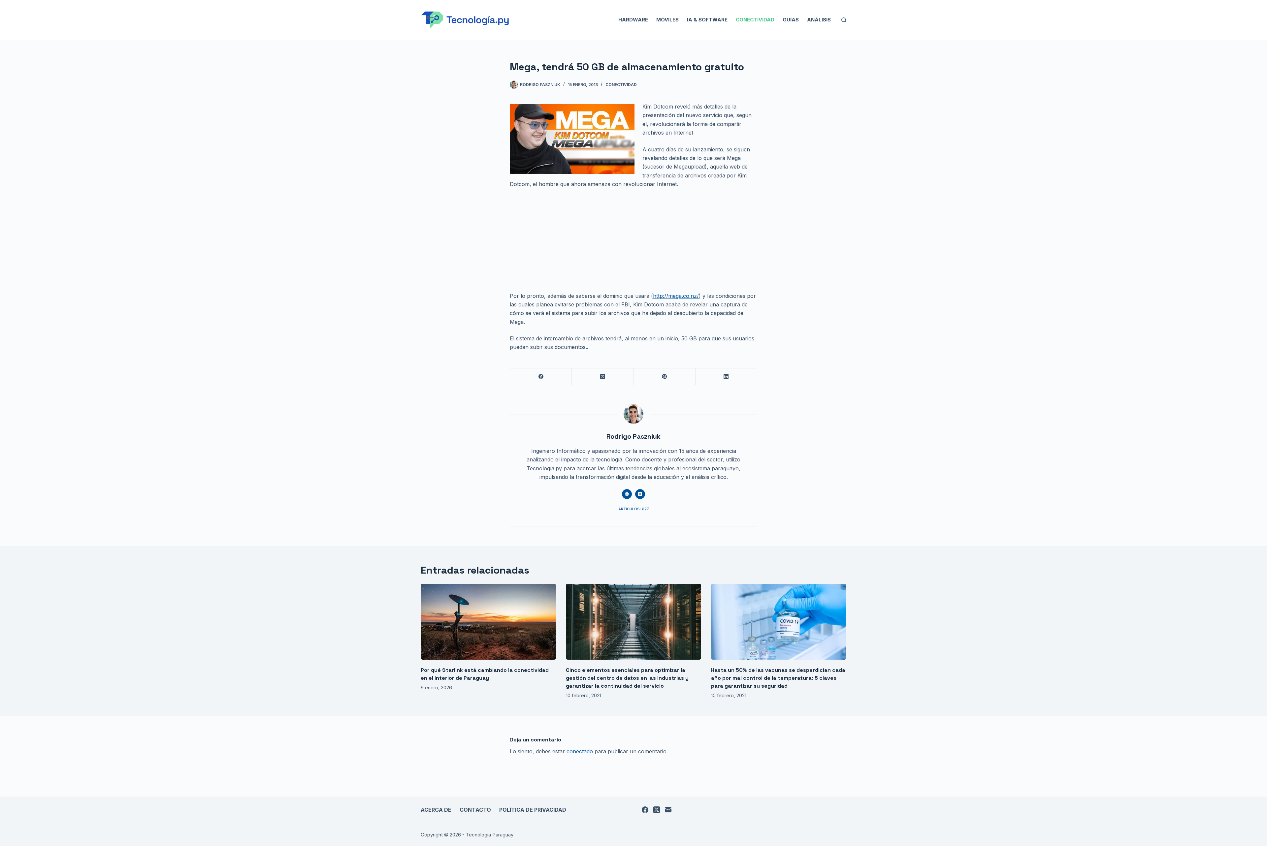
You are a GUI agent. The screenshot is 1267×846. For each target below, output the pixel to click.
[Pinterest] (665, 376)
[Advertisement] (633, 243)
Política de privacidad (532, 809)
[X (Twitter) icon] (640, 494)
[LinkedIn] (726, 376)
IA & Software (707, 19)
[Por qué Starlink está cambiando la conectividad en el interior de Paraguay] (488, 622)
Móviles (667, 19)
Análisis (819, 19)
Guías (791, 19)
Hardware (633, 19)
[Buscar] (843, 19)
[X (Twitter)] (603, 376)
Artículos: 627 (633, 509)
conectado (580, 751)
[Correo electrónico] (668, 809)
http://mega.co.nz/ (676, 296)
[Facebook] (541, 376)
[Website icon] (627, 494)
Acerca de (436, 809)
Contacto (475, 809)
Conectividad (755, 19)
